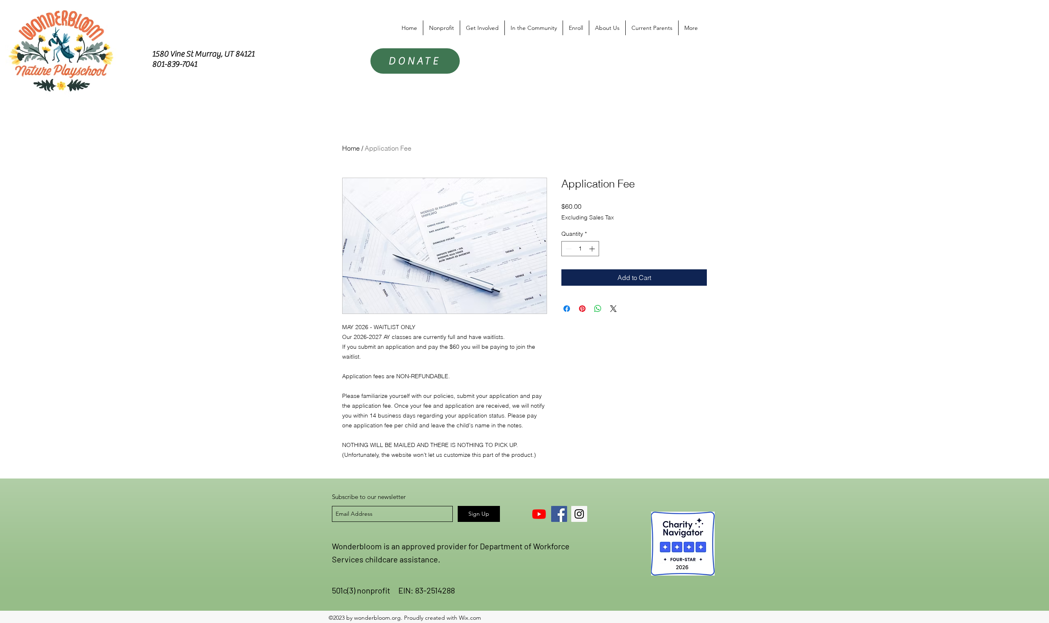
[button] (441, 27)
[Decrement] (568, 249)
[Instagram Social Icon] (579, 514)
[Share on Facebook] (567, 309)
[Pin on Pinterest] (582, 309)
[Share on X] (613, 309)
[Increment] (593, 249)
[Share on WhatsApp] (598, 309)
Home (351, 148)
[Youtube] (539, 514)
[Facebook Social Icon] (559, 514)
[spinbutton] (580, 249)
